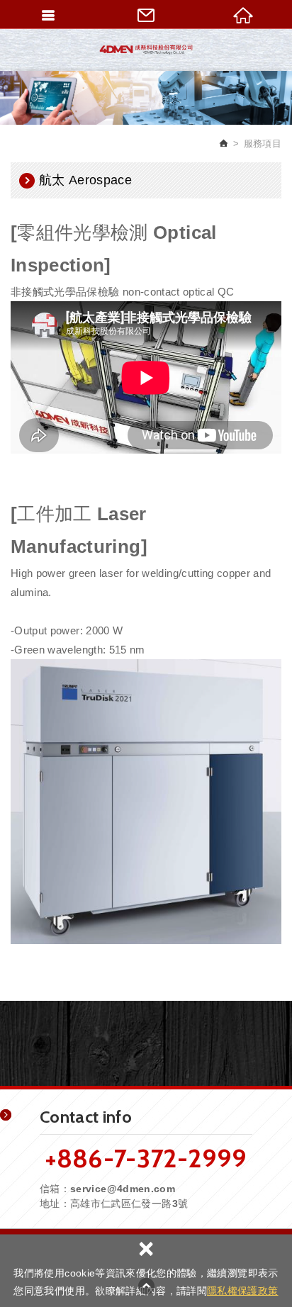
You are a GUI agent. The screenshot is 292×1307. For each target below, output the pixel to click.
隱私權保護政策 (242, 1290)
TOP (146, 1285)
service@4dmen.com (122, 1188)
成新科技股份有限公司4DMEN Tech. (146, 49)
